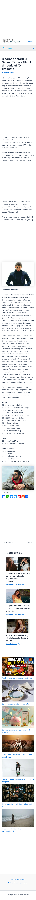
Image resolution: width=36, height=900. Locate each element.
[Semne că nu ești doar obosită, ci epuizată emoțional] (18, 768)
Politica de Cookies (18, 879)
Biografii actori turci (11, 584)
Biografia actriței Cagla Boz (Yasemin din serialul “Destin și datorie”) (18, 608)
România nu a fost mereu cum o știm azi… (17, 678)
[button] (33, 48)
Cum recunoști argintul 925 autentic (15, 704)
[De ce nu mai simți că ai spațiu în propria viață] (18, 793)
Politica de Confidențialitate (18, 883)
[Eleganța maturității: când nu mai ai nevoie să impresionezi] (18, 818)
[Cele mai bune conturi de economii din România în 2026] (18, 717)
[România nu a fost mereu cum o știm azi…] (18, 666)
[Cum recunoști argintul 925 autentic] (18, 691)
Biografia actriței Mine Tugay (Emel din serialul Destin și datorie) (18, 638)
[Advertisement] (18, 18)
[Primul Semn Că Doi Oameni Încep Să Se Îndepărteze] (18, 743)
